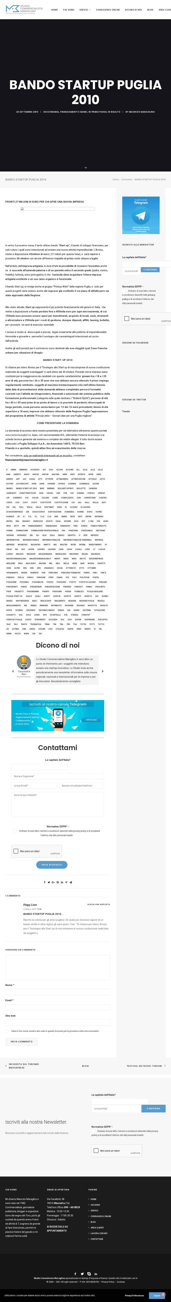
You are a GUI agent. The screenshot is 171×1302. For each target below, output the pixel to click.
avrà (42, 484)
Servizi (83, 9)
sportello (55, 615)
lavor (31, 549)
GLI (37, 535)
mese (65, 559)
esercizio (38, 521)
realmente (59, 601)
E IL (29, 516)
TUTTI (92, 624)
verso (87, 629)
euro (105, 521)
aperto (81, 474)
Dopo (89, 512)
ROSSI (9, 610)
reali (34, 601)
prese (24, 587)
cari (41, 493)
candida (93, 488)
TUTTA (83, 624)
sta (65, 615)
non (82, 563)
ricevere (69, 605)
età (98, 521)
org (39, 568)
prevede (67, 587)
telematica (35, 624)
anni (65, 474)
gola (52, 535)
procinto (100, 587)
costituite (45, 502)
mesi (74, 559)
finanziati (65, 526)
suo (70, 620)
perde (87, 573)
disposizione (54, 512)
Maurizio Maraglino (142, 111)
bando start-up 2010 (26, 488)
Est (83, 521)
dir (27, 512)
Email (9, 993)
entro (9, 521)
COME (55, 498)
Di (66, 507)
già (31, 535)
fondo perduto (98, 526)
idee (85, 535)
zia (33, 634)
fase (8, 526)
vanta (70, 629)
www (26, 634)
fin (23, 526)
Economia (52, 111)
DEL (14, 507)
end (56, 516)
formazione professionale (44, 531)
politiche (84, 577)
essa (58, 521)
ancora (55, 474)
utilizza (60, 629)
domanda (69, 512)
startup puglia (14, 620)
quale (29, 596)
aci (44, 470)
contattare (90, 498)
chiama (80, 493)
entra (88, 516)
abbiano (23, 470)
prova (68, 591)
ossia (60, 568)
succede (53, 620)
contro (103, 498)
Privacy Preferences (134, 1295)
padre (24, 573)
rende (33, 605)
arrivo (9, 479)
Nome (9, 978)
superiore (89, 620)
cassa (50, 493)
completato (67, 498)
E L (36, 516)
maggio (19, 554)
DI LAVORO (85, 507)
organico (49, 568)
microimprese (96, 559)
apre (91, 474)
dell (21, 507)
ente (72, 516)
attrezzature (78, 479)
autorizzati (22, 484)
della (29, 507)
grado (61, 535)
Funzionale (87, 531)
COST (25, 502)
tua (75, 624)
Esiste (49, 521)
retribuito (56, 605)
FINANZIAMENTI (35, 526)
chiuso (91, 493)
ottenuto (71, 568)
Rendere (44, 605)
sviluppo (102, 620)
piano (59, 577)
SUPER (78, 620)
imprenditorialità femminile (77, 540)
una (24, 629)
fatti (16, 526)
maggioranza (45, 554)
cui (73, 502)
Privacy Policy (107, 1282)
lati (23, 549)
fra (63, 531)
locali (78, 549)
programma (33, 591)
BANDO (9, 488)
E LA (42, 516)
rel (25, 605)
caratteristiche (27, 493)
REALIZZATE (45, 601)
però (51, 577)
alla (85, 470)
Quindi (105, 596)
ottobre (92, 568)
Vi (95, 629)
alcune (69, 470)
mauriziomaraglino (16, 559)
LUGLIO (102, 549)
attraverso (62, 479)
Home (54, 9)
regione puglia (86, 601)
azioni (96, 484)
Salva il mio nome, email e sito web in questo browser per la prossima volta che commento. (55, 1024)
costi (34, 502)
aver (34, 484)
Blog (150, 9)
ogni (8, 568)
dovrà (99, 512)
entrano (99, 516)
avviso (61, 484)
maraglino (60, 554)
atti (40, 479)
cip (8, 498)
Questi (77, 596)
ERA (17, 521)
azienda (72, 484)
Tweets (126, 411)
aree (99, 474)
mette (83, 559)
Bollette (81, 488)
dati (104, 502)
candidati (11, 493)
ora (25, 568)
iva (16, 549)
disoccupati (38, 512)
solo (28, 615)
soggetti (11, 615)
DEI (7, 507)
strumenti (40, 620)
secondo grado (46, 610)
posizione (11, 582)
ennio (64, 516)
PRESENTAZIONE (52, 587)
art (18, 479)
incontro (35, 545)
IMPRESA (99, 540)
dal (79, 502)
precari (103, 582)
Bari (42, 488)
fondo (84, 526)
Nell (58, 563)
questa (56, 596)
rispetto (92, 605)
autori (9, 484)
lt (94, 549)
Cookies (121, 1282)
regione (72, 601)
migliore (10, 563)
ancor (45, 474)
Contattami (97, 1239)
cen (58, 493)
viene (8, 634)
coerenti (17, 498)
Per (43, 573)
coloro (45, 498)
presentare (36, 587)
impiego (94, 535)
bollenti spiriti (65, 488)
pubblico (79, 591)
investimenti (95, 545)
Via (100, 629)
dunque (10, 516)
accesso (35, 470)
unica (32, 629)
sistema (87, 610)
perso (30, 577)
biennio (50, 488)
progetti (19, 591)
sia (68, 610)
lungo (9, 554)
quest (47, 596)
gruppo (71, 535)
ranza (9, 601)
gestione (100, 531)
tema (47, 624)
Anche (36, 474)
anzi (72, 474)
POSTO (72, 582)
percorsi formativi (70, 573)
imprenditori (12, 540)
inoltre (63, 545)
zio (40, 634)
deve (59, 507)
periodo (10, 577)
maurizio (95, 554)
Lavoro (41, 549)
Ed (18, 516)
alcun (59, 470)
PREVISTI (78, 587)
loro (87, 549)
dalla (95, 502)
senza (61, 610)
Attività (49, 479)
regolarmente (13, 605)
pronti (45, 591)
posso (50, 582)
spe (45, 615)
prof (8, 591)
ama (8, 474)
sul (62, 620)
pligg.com (30, 897)
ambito (17, 474)
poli (74, 577)
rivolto (104, 605)
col (27, 498)
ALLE (93, 470)
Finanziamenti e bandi (73, 111)
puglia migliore (95, 591)
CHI (71, 493)
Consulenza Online (108, 9)
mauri (85, 554)
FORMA (9, 531)
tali (16, 624)
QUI (96, 596)
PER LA (21, 577)
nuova (91, 563)
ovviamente (12, 573)
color (35, 498)
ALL (78, 470)
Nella (66, 563)
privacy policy (79, 824)
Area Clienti (97, 1228)
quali (37, 596)
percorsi (53, 573)
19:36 (39, 902)
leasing (52, 549)
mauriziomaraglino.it (40, 559)
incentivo (22, 545)
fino (75, 526)
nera (74, 563)
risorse (80, 605)
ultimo (15, 629)
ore (32, 568)
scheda (19, 610)
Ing (55, 545)
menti (57, 559)
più (67, 577)
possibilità (37, 582)
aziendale (84, 484)
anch (26, 474)
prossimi (57, 591)
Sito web (10, 1008)
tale (8, 624)
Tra (61, 624)
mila (20, 563)
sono (37, 615)
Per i (95, 573)
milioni (42, 563)
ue (7, 629)
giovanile (21, 535)
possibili (24, 582)
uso (50, 629)
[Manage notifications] (163, 1294)
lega (61, 549)
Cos (17, 502)
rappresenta (22, 601)
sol (21, 615)
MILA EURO (31, 563)
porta (96, 577)
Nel (50, 563)
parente (34, 573)
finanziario (51, 526)
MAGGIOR (31, 554)
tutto (101, 624)
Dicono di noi (133, 9)
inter (73, 545)
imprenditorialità (51, 540)
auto (102, 479)
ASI (24, 479)
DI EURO (73, 507)
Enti (80, 516)
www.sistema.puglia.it (17, 435)
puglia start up (14, 596)
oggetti (101, 563)
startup (85, 615)
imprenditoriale (31, 540)
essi (76, 521)
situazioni (99, 610)
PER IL (103, 573)
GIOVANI (10, 535)
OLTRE (17, 568)
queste (67, 596)
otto (81, 568)
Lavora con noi (99, 1233)
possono (61, 582)
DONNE (80, 512)
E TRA (91, 521)
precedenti (12, 587)
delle (38, 507)
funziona (73, 531)
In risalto (114, 111)
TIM (54, 624)
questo (88, 596)
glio (44, 535)
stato (28, 620)
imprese (10, 545)
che (65, 493)
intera (82, 545)
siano (76, 610)
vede (79, 629)
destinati (49, 507)
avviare (51, 484)
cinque (101, 493)
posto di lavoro (87, 582)
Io (106, 545)
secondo (30, 610)
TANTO (24, 624)
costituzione (61, 502)
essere (67, 521)
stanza (74, 615)
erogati (26, 521)
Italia (9, 549)
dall (87, 502)
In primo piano (98, 111)
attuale (93, 479)
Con (79, 498)
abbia (13, 470)
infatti (47, 545)
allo (100, 470)
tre (68, 624)
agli (51, 470)
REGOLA (101, 601)
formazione (22, 531)
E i (24, 516)
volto (18, 634)
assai (32, 479)
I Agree (156, 1295)
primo (89, 587)
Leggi (69, 549)
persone (41, 577)
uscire (41, 629)
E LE (49, 516)
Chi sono (68, 9)
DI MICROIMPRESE (14, 512)
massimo (73, 554)
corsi (9, 502)
